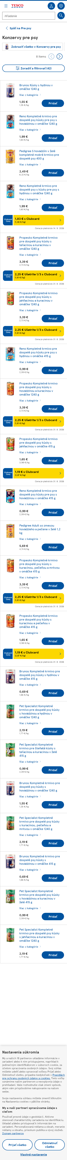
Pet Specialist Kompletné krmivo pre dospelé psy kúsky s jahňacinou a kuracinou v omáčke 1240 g (39, 935)
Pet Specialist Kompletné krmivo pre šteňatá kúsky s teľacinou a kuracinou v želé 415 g (38, 750)
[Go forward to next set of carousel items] (60, 56)
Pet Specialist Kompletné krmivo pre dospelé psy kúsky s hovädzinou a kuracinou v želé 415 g (39, 896)
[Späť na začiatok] (35, 975)
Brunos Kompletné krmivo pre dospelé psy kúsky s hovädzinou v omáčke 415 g (39, 860)
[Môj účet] (51, 6)
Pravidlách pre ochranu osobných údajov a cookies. (33, 1076)
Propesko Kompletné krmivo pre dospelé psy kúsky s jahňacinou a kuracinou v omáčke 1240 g (38, 298)
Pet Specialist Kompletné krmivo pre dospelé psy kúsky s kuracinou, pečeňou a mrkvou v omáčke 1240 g (39, 823)
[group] (32, 47)
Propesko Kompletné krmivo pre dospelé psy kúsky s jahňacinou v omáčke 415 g (38, 442)
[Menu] (6, 6)
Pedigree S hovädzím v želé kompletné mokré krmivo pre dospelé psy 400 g (39, 154)
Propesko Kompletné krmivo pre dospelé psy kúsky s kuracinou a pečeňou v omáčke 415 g (38, 621)
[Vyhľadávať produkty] (61, 15)
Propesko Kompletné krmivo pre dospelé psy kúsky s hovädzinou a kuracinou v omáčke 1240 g (38, 388)
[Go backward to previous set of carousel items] (51, 56)
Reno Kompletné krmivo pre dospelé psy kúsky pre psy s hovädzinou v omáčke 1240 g (38, 120)
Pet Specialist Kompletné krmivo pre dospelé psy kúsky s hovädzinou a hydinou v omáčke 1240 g (39, 711)
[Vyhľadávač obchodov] (61, 6)
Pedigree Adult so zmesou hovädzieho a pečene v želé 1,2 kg (39, 529)
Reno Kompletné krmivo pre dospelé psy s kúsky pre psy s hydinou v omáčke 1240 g (39, 189)
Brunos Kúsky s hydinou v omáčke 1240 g (36, 87)
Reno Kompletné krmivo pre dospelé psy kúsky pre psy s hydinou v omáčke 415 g (38, 352)
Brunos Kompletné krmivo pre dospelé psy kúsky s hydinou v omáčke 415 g (39, 675)
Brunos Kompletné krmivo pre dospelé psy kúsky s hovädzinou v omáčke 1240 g (39, 786)
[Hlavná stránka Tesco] (17, 6)
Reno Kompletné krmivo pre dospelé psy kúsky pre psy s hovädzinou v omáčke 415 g (38, 494)
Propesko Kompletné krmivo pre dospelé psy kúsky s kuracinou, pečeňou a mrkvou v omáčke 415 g (39, 565)
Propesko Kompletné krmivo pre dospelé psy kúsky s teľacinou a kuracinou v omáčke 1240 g (38, 243)
